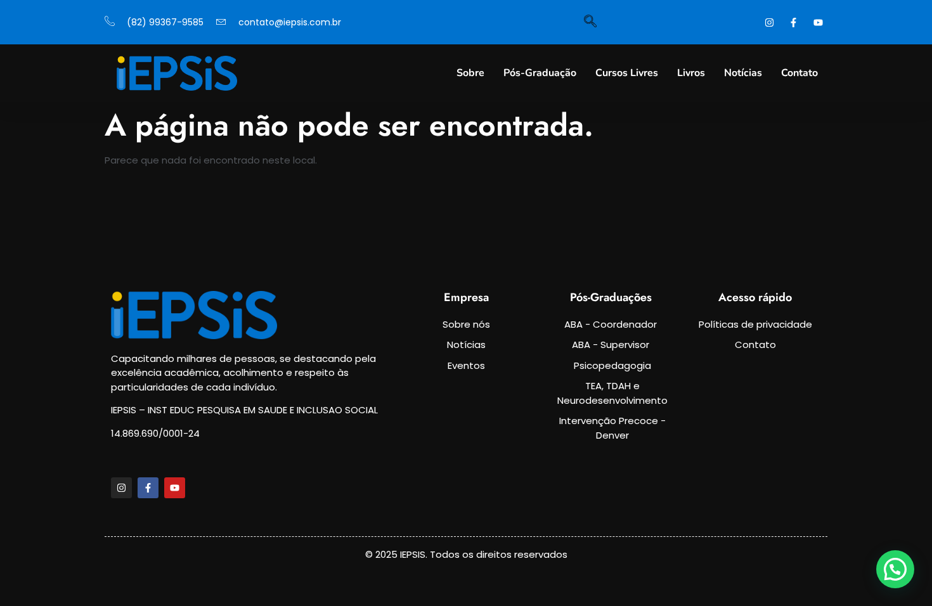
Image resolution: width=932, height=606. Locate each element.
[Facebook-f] (148, 487)
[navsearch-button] (590, 22)
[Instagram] (121, 487)
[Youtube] (174, 487)
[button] (895, 569)
